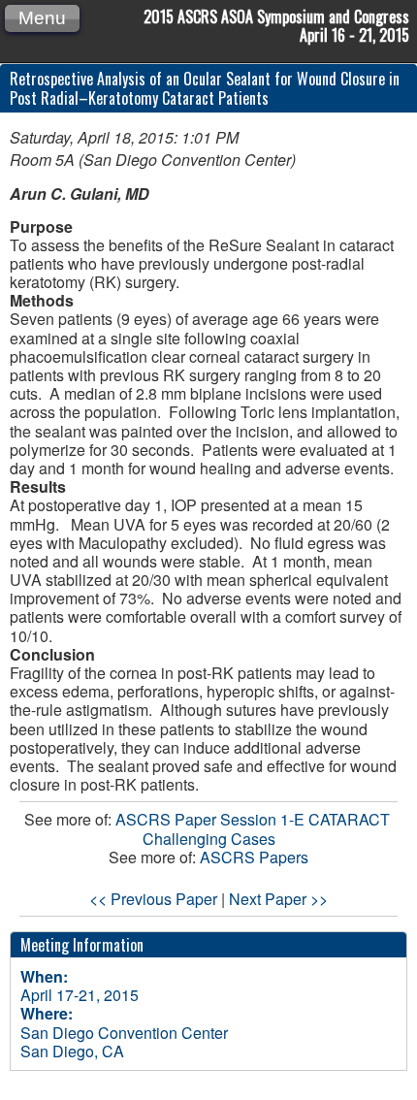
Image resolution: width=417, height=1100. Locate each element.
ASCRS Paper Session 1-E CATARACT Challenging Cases (254, 828)
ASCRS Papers (254, 857)
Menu (42, 18)
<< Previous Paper (153, 899)
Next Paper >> (278, 899)
